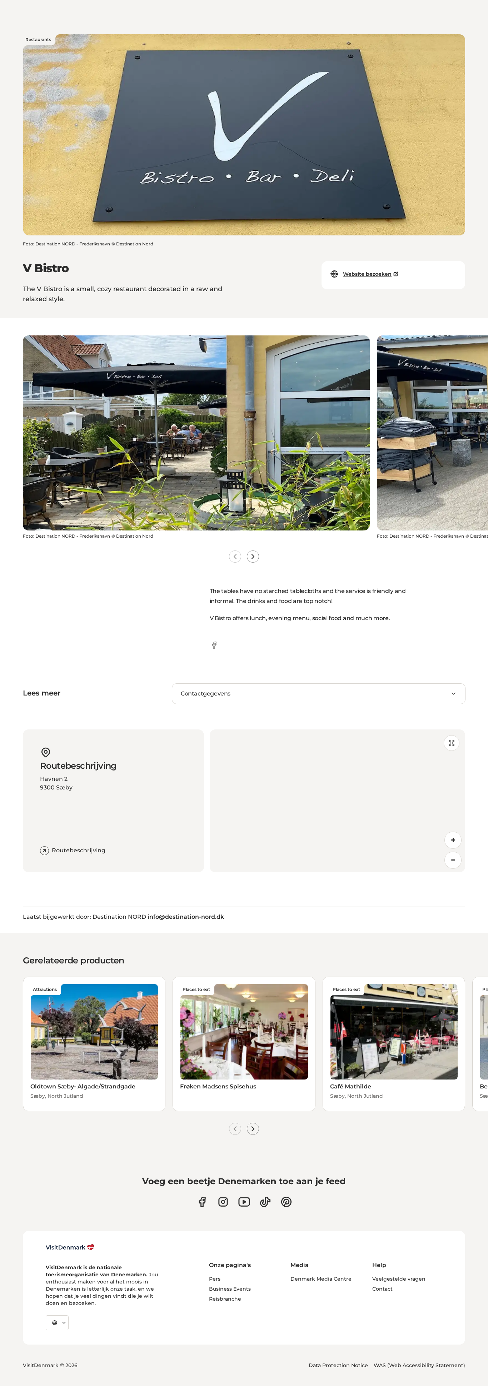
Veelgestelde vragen (398, 1279)
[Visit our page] (223, 1202)
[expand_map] (451, 743)
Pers (214, 1279)
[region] (337, 800)
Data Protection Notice (338, 1365)
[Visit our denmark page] (202, 1202)
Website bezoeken (367, 274)
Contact (382, 1289)
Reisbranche (225, 1299)
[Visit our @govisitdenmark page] (265, 1202)
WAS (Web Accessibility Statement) (419, 1365)
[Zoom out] (453, 860)
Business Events (230, 1289)
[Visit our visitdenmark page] (244, 1202)
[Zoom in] (453, 840)
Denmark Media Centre (321, 1279)
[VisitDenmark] (70, 1247)
